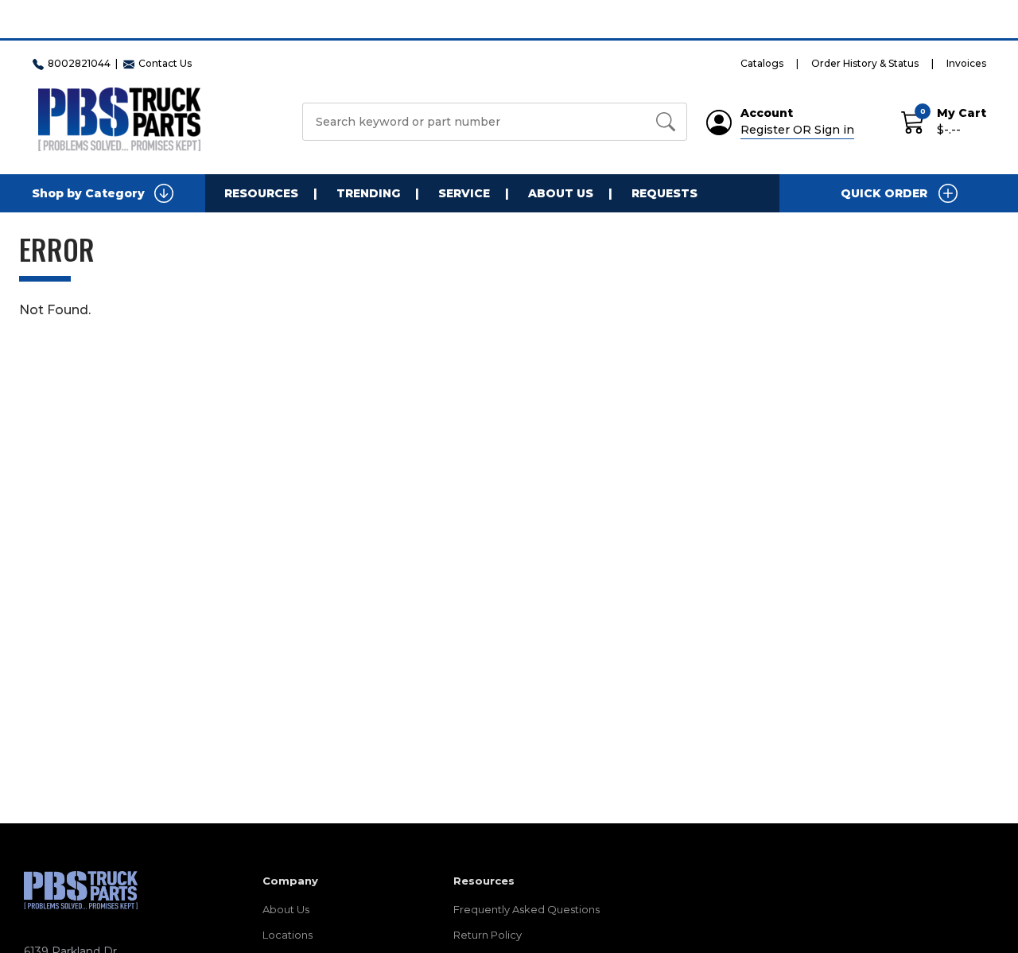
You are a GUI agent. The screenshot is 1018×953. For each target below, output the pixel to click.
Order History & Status (865, 63)
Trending (368, 193)
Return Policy (487, 934)
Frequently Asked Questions (526, 909)
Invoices (966, 63)
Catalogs (761, 63)
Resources (261, 193)
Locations (287, 934)
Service (464, 193)
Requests (664, 193)
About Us (560, 193)
